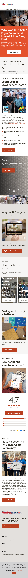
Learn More (7, 150)
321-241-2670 (5, 6)
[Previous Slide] (11, 191)
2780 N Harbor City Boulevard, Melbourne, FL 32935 (13, 554)
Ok (14, 572)
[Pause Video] (25, 23)
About (3, 543)
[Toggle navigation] (25, 7)
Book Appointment (11, 525)
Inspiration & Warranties (8, 540)
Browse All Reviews (13, 413)
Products (4, 536)
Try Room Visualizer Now (11, 251)
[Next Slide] (16, 191)
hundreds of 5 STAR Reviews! (17, 123)
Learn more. (19, 570)
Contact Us (5, 547)
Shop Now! (13, 52)
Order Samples (8, 349)
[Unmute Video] (25, 19)
